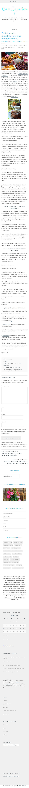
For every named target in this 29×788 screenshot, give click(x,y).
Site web (3, 422)
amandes (8, 542)
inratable (17, 553)
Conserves (5, 530)
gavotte (17, 369)
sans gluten (9, 565)
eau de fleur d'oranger (13, 550)
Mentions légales (7, 703)
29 (7, 635)
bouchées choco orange (10, 367)
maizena (8, 556)
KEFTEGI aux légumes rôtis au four (11, 665)
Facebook (5, 724)
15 (7, 628)
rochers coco (6, 324)
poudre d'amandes (11, 562)
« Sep (4, 639)
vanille (7, 568)
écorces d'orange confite (9, 369)
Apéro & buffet (6, 45)
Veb (6, 361)
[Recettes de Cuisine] (8, 646)
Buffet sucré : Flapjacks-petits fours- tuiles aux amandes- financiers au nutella (15, 461)
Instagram (5, 731)
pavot (20, 369)
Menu (15, 29)
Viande (4, 523)
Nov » (8, 639)
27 (23, 631)
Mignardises (5, 47)
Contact (5, 700)
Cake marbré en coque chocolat (10, 671)
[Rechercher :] (11, 476)
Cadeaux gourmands (20, 45)
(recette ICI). (14, 96)
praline (5, 370)
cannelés (14, 81)
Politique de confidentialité (9, 710)
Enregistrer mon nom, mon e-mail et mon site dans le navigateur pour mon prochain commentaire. (13, 431)
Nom (3, 407)
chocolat (8, 545)
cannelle (18, 542)
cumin (7, 548)
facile (7, 553)
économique (18, 568)
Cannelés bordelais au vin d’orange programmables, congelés (11, 453)
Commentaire (5, 386)
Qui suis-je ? (6, 713)
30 (10, 635)
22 (7, 631)
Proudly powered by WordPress (9, 785)
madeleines (5, 335)
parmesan (15, 559)
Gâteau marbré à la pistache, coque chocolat (14, 668)
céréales (18, 367)
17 (13, 628)
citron (18, 545)
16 (10, 628)
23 (10, 631)
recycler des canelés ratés (13, 370)
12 (20, 625)
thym (19, 565)
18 (17, 628)
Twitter (4, 728)
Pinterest (5, 734)
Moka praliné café (7, 661)
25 (17, 631)
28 (4, 635)
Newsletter (5, 707)
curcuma (16, 548)
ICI (11, 320)
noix (6, 559)
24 (13, 631)
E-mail (3, 414)
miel (16, 556)
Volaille (4, 526)
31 (13, 635)
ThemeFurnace (14, 786)
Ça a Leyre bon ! (14, 11)
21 (3, 631)
